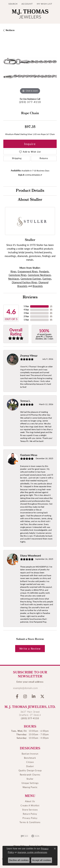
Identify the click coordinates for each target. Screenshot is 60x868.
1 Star (26, 319)
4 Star (26, 309)
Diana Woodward (30, 555)
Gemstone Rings (18, 275)
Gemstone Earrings (30, 278)
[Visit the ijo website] (24, 835)
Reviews (30, 297)
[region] (30, 68)
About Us (30, 801)
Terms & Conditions (30, 822)
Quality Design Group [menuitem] (30, 770)
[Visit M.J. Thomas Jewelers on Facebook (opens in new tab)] (17, 697)
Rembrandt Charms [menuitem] (30, 774)
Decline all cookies (18, 860)
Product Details (30, 191)
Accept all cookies (41, 860)
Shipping (17, 158)
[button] (13, 4)
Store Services (30, 809)
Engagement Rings (28, 271)
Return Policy (30, 813)
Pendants (44, 271)
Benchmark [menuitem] (30, 757)
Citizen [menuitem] (30, 762)
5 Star (26, 306)
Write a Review (30, 648)
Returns (44, 158)
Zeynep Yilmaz (28, 355)
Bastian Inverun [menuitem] (30, 753)
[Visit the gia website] (35, 835)
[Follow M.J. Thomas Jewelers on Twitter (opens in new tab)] (42, 697)
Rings (13, 271)
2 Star (26, 316)
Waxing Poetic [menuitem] (30, 787)
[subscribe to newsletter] (44, 688)
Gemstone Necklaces (39, 275)
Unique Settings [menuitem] (30, 783)
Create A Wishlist (30, 805)
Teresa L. (25, 401)
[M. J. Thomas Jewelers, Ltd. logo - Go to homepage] (30, 15)
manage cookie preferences (32, 852)
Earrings (46, 278)
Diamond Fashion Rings (24, 282)
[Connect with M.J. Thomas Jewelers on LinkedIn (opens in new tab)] (33, 697)
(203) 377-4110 (30, 102)
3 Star (26, 313)
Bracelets (38, 286)
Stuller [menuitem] (30, 778)
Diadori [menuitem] (30, 766)
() (51, 306)
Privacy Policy (30, 818)
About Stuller (30, 200)
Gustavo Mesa (28, 455)
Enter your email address (29, 681)
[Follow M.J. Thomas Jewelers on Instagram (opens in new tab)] (25, 697)
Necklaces (10, 30)
